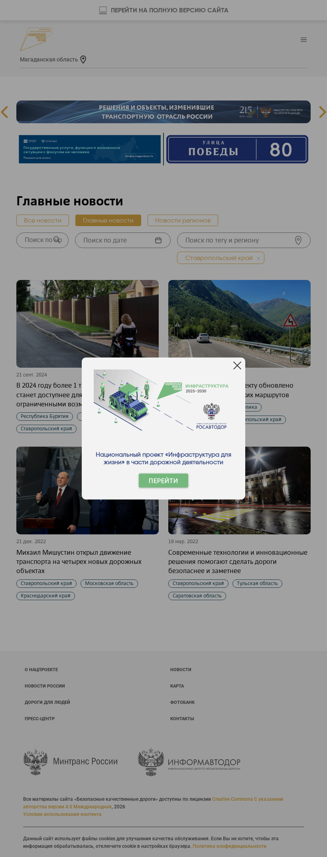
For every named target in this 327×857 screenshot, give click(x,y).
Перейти (163, 481)
